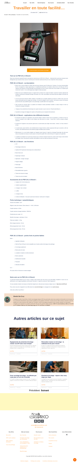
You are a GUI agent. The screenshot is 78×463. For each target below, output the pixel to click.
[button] (67, 435)
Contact (50, 446)
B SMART (48, 305)
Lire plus (12, 351)
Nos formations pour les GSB (38, 438)
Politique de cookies (35, 461)
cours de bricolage (39, 286)
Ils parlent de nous (53, 440)
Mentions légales (24, 461)
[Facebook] (35, 421)
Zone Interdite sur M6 (62, 303)
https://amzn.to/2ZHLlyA (62, 284)
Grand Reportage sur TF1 (33, 305)
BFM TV (55, 303)
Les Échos (42, 305)
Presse (50, 443)
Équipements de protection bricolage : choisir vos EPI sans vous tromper (22, 342)
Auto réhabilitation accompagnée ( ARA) (25, 442)
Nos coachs (51, 2)
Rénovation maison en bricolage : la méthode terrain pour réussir (52, 342)
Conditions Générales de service (50, 461)
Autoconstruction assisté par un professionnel (24, 447)
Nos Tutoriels (71, 2)
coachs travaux (55, 286)
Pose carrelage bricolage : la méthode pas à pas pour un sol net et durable (23, 376)
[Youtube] (39, 421)
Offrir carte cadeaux (10, 437)
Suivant (45, 390)
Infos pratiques (12, 14)
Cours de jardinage (10, 444)
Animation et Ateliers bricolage (38, 442)
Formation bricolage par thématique (24, 438)
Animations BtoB (61, 2)
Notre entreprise (41, 2)
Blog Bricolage (23, 451)
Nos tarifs (32, 2)
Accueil (25, 2)
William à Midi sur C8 (22, 305)
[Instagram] (42, 421)
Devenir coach (37, 435)
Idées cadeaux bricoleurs (9, 441)
